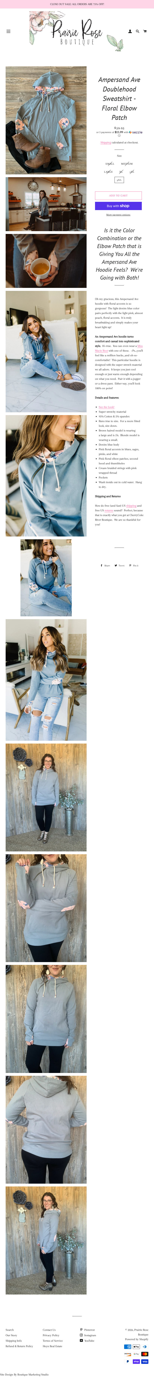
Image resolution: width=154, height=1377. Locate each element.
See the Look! (106, 407)
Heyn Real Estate (52, 1346)
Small (110, 163)
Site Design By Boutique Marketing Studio (24, 1374)
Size (119, 155)
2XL (132, 171)
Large (108, 171)
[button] (119, 133)
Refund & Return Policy (19, 1346)
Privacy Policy (51, 1335)
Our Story (11, 1335)
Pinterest (89, 1330)
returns (109, 510)
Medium (127, 163)
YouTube (89, 1340)
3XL (119, 180)
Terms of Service (53, 1340)
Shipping (105, 142)
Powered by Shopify (136, 1339)
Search (10, 1330)
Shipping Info (14, 1340)
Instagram (90, 1335)
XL (121, 171)
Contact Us (49, 1330)
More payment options (118, 214)
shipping (131, 505)
